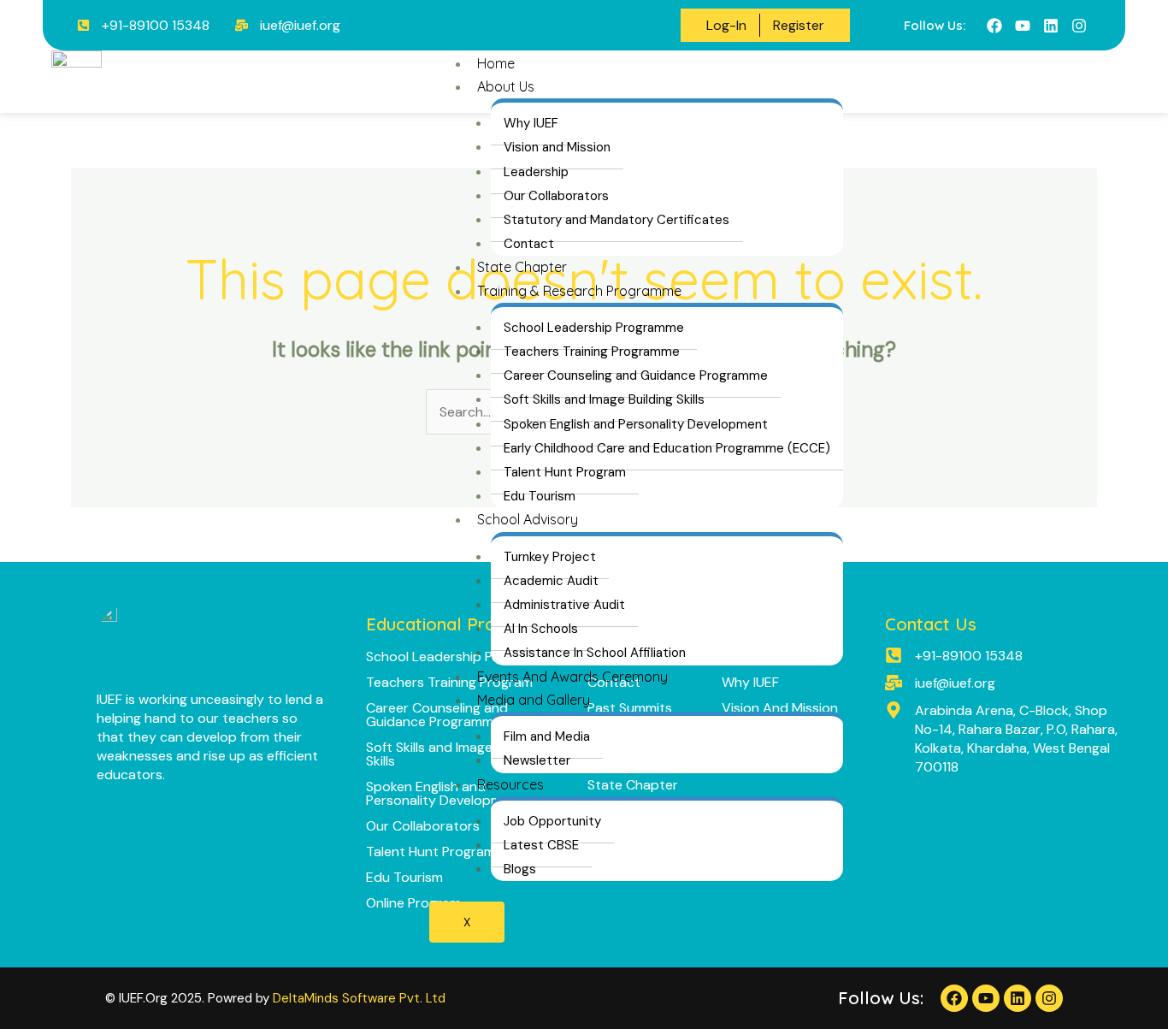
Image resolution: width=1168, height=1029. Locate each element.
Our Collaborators (556, 195)
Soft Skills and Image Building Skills (604, 399)
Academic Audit (551, 580)
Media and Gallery (533, 699)
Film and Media (547, 736)
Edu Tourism (539, 496)
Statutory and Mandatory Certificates (616, 219)
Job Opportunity (552, 821)
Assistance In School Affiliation (595, 652)
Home (496, 63)
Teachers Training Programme (592, 351)
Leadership (536, 171)
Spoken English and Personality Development (636, 424)
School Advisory (527, 519)
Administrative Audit (564, 604)
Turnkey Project (550, 556)
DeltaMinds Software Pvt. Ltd (359, 998)
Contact (529, 243)
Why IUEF (531, 123)
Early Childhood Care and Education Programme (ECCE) (667, 448)
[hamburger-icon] (809, 72)
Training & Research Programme (579, 290)
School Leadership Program (453, 656)
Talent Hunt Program (565, 472)
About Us (505, 86)
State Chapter (522, 266)
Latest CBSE (541, 845)
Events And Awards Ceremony (572, 676)
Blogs (520, 869)
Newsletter (537, 760)
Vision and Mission (557, 147)
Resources (510, 784)
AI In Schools (541, 628)
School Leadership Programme (594, 327)
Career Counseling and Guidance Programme (636, 375)
